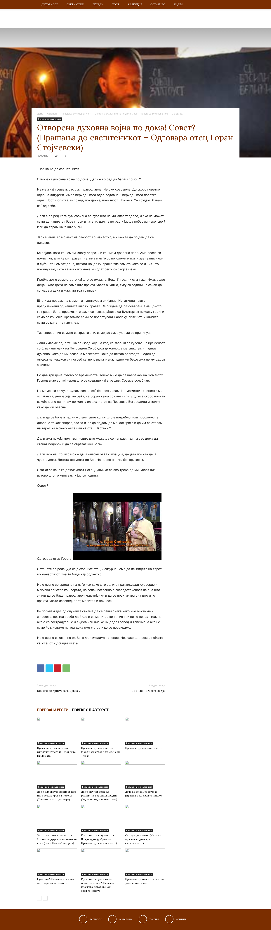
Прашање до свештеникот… (143, 748)
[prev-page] (39, 898)
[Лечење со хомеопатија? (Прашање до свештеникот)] (145, 775)
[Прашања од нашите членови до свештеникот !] (145, 862)
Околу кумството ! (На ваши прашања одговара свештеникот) (143, 839)
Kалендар (135, 4)
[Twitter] (49, 668)
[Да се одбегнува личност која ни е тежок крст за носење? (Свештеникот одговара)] (57, 775)
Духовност (49, 4)
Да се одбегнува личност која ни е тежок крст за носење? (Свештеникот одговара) (56, 795)
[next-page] (45, 898)
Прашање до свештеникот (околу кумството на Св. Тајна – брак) (100, 751)
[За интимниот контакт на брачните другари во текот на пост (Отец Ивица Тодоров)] (57, 818)
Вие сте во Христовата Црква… (58, 690)
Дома (40, 113)
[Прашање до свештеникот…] (145, 731)
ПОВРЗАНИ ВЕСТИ (52, 710)
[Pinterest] (57, 668)
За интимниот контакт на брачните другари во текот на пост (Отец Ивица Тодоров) (57, 839)
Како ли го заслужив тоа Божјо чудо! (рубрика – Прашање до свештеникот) (99, 839)
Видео (178, 4)
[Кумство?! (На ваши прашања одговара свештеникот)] (57, 862)
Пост (115, 4)
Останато (157, 4)
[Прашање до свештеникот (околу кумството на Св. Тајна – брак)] (101, 731)
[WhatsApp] (66, 668)
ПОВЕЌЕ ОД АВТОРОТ (90, 710)
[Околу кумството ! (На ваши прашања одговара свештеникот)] (145, 818)
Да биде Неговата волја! (148, 690)
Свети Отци (75, 4)
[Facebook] (40, 668)
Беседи (98, 4)
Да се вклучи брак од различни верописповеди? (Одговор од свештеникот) (99, 795)
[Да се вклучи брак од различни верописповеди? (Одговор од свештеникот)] (101, 775)
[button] (229, 4)
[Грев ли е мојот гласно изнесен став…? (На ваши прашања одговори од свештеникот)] (101, 862)
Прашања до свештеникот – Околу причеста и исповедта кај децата (56, 751)
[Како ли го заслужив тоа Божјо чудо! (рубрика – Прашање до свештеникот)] (101, 818)
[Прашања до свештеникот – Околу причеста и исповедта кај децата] (57, 731)
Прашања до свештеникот (76, 113)
